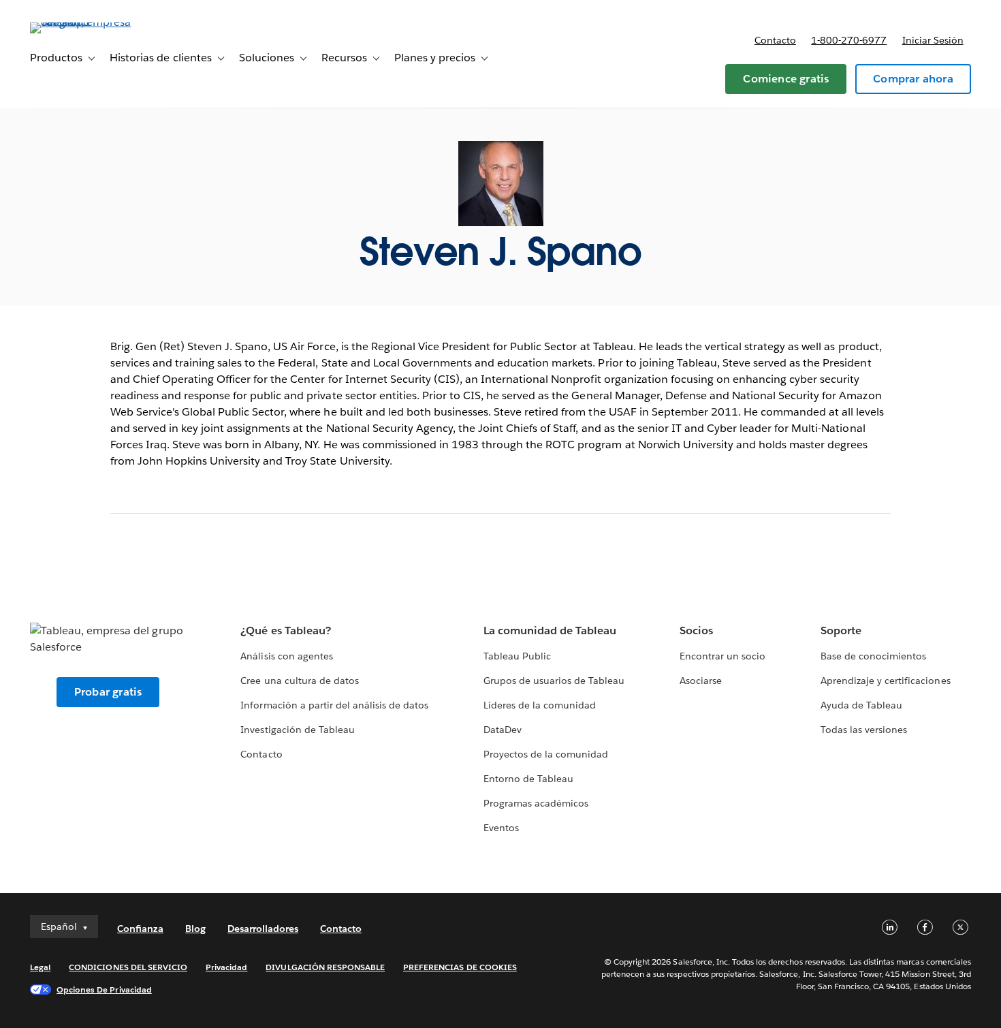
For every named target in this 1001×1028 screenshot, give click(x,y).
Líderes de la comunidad (539, 705)
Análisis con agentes (286, 656)
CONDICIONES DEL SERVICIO (128, 967)
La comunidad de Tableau (549, 630)
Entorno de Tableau (528, 779)
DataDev (502, 729)
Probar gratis (108, 692)
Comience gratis (786, 79)
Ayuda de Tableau (861, 705)
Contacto (775, 40)
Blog (195, 928)
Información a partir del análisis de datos (334, 705)
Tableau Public (517, 656)
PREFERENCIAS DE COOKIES (460, 967)
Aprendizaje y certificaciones (886, 680)
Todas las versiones (864, 729)
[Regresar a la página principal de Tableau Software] (81, 22)
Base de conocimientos (873, 656)
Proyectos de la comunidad (545, 754)
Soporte (841, 630)
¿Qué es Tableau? (285, 630)
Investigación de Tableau (297, 729)
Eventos (501, 828)
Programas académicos (535, 803)
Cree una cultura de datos (299, 680)
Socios (696, 630)
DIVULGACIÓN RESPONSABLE (325, 967)
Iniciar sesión (933, 40)
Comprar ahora (913, 79)
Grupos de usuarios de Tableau (554, 680)
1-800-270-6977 (849, 40)
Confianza (140, 928)
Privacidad (226, 967)
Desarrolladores (262, 928)
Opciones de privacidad (104, 989)
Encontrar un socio (722, 656)
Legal (40, 967)
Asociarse (701, 680)
